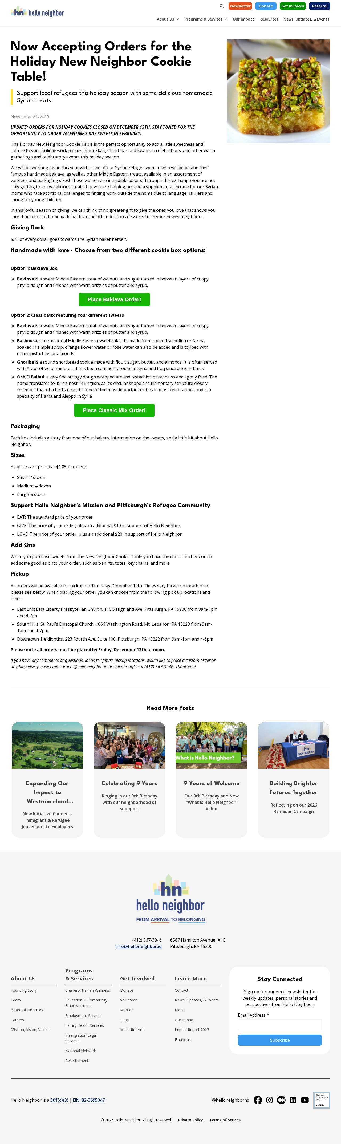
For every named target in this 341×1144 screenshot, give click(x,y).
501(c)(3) (59, 1100)
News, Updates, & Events (306, 19)
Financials (183, 1039)
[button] (168, 19)
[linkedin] (293, 1100)
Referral (319, 6)
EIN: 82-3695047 (89, 1100)
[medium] (281, 1100)
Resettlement (76, 1060)
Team (16, 1000)
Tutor (125, 1019)
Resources (268, 19)
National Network (80, 1050)
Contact (181, 990)
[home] (37, 13)
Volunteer (128, 1000)
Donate (266, 6)
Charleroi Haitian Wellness (87, 990)
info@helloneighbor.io (139, 946)
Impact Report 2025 (192, 1029)
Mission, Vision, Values (30, 1029)
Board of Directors (27, 1009)
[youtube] (305, 1100)
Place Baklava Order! (114, 299)
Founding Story (24, 990)
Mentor (126, 1009)
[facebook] (258, 1100)
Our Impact (243, 19)
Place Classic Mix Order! (114, 410)
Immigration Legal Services (81, 1038)
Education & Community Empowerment (86, 1003)
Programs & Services (203, 19)
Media (180, 1009)
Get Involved (292, 6)
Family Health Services (84, 1025)
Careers (17, 1019)
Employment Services (83, 1015)
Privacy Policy (190, 1119)
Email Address (253, 1015)
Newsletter (240, 6)
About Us (165, 19)
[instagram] (269, 1100)
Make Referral (132, 1029)
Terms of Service (225, 1119)
